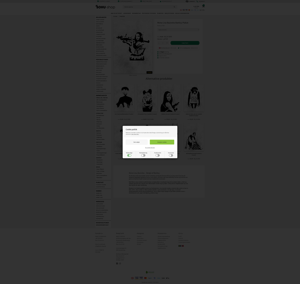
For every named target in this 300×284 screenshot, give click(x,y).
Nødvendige (129, 153)
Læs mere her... (135, 134)
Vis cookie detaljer (150, 147)
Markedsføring (143, 153)
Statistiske (171, 153)
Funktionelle (157, 153)
